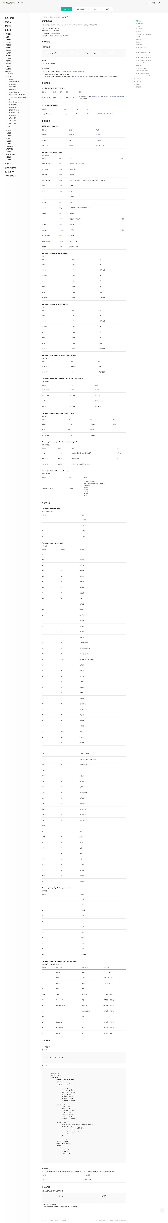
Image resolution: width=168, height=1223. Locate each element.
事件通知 (8, 164)
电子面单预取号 (13, 104)
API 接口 (8, 34)
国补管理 (8, 157)
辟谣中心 (57, 1220)
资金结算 (8, 58)
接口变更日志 (9, 172)
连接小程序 (9, 146)
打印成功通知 (12, 120)
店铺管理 (8, 39)
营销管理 (8, 61)
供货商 (107, 9)
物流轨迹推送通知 (55, 33)
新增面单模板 (12, 84)
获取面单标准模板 (14, 81)
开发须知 (8, 22)
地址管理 (10, 74)
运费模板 (10, 76)
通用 (7, 37)
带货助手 (94, 9)
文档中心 (50, 1220)
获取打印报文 (12, 118)
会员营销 (8, 151)
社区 (148, 3)
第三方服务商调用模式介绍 (76, 71)
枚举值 (122, 219)
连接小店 (8, 30)
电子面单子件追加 (14, 110)
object (71, 145)
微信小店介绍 (9, 18)
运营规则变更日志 (10, 176)
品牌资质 (8, 135)
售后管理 (8, 63)
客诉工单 (8, 159)
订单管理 (8, 55)
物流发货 (8, 71)
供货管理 (8, 141)
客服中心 (63, 1220)
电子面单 (10, 79)
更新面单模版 (12, 89)
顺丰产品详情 (83, 615)
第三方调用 (109, 76)
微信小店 (66, 9)
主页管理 (8, 42)
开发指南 (8, 26)
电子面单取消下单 (14, 112)
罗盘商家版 (9, 149)
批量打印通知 (12, 123)
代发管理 (8, 138)
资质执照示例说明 (10, 168)
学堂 (153, 3)
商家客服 (8, 66)
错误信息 (98, 140)
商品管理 (8, 45)
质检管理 (8, 69)
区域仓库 (8, 130)
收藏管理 (8, 47)
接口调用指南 (93, 25)
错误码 (98, 134)
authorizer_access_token (78, 76)
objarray (61, 197)
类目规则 (8, 53)
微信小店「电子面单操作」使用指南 (58, 36)
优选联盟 (8, 133)
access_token (95, 96)
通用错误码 (71, 1171)
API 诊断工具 (100, 1171)
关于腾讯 (44, 1220)
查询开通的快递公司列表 (15, 102)
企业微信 (8, 143)
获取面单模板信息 (14, 92)
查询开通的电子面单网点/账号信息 (18, 98)
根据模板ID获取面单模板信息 (17, 95)
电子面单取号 (12, 107)
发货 (9, 127)
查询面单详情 (12, 115)
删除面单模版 (12, 86)
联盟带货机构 (80, 9)
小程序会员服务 (10, 154)
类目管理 (8, 50)
